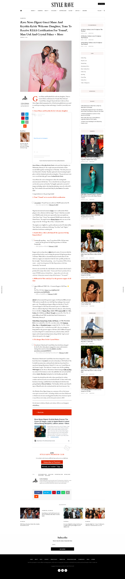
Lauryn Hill (61, 311)
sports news (41, 475)
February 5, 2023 (53, 246)
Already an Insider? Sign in (52, 466)
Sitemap (93, 559)
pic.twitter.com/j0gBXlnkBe (42, 292)
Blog (41, 559)
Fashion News (83, 80)
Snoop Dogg (44, 321)
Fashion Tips (83, 71)
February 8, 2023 (53, 205)
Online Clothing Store (85, 82)
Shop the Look (84, 60)
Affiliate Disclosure (71, 559)
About (36, 559)
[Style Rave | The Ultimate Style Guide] (62, 4)
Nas (37, 325)
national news (67, 474)
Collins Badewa (25, 103)
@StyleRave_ (35, 405)
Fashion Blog (83, 57)
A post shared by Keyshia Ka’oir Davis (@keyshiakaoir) (52, 160)
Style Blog (83, 74)
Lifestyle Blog (83, 63)
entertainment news (42, 474)
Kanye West (46, 311)
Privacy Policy (54, 559)
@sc (36, 286)
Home (31, 559)
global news (50, 474)
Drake (50, 321)
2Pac (33, 325)
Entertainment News (85, 66)
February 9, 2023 (52, 294)
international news (59, 474)
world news (47, 475)
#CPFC (59, 349)
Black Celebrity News (85, 69)
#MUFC (54, 349)
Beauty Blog (83, 77)
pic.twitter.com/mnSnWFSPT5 (42, 351)
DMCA (88, 559)
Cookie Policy (81, 559)
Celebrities (23, 18)
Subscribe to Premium (52, 462)
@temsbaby (38, 203)
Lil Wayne (55, 321)
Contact (46, 559)
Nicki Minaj (35, 321)
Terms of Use (62, 559)
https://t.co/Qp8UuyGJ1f (52, 290)
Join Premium (101, 3)
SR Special (22, 521)
